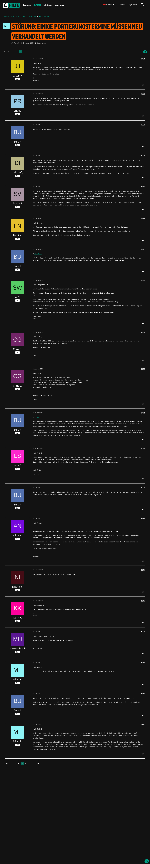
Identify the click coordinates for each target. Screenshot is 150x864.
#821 (143, 59)
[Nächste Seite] (36, 51)
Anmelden (121, 4)
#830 (143, 369)
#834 (143, 519)
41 (17, 52)
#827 (143, 249)
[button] (109, 4)
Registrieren (132, 4)
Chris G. (37, 417)
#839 (143, 694)
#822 (143, 94)
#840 (143, 725)
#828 (143, 280)
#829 (143, 332)
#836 (143, 601)
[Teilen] (145, 51)
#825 (143, 187)
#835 (143, 570)
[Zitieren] (143, 85)
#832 (143, 449)
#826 (143, 218)
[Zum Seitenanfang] (146, 861)
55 (32, 52)
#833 (143, 488)
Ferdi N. (37, 254)
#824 (143, 156)
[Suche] (142, 4)
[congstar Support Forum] (11, 5)
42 (20, 52)
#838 (143, 663)
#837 (143, 632)
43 (24, 52)
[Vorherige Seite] (5, 51)
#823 (143, 125)
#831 (143, 413)
